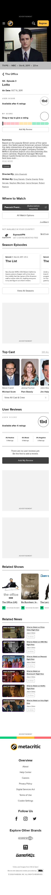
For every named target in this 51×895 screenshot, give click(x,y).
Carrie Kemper (32, 183)
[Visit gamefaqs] (26, 856)
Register (43, 23)
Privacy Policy (25, 783)
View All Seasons (25, 290)
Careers (25, 778)
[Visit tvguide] (26, 848)
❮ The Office (10, 74)
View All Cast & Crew (14, 397)
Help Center (25, 772)
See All (45, 352)
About (25, 766)
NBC (13, 65)
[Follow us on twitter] (34, 820)
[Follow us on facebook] (16, 820)
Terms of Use (25, 795)
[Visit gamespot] (26, 840)
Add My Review (25, 129)
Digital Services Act (25, 789)
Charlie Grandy (32, 179)
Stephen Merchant (17, 183)
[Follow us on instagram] (25, 820)
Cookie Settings (25, 800)
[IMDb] (40, 870)
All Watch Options (25, 215)
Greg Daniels (19, 179)
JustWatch (44, 222)
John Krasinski (21, 174)
